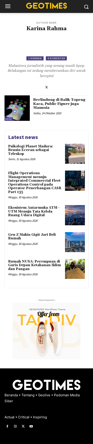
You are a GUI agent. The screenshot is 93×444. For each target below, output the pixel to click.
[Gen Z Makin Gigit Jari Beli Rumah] (75, 242)
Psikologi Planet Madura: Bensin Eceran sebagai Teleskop (30, 150)
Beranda (12, 395)
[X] (46, 86)
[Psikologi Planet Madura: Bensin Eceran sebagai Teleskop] (75, 154)
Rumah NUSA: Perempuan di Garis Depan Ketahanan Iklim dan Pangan (34, 265)
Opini (8, 119)
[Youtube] (31, 426)
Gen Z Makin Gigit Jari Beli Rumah (32, 237)
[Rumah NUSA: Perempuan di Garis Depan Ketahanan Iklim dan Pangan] (75, 269)
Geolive (44, 395)
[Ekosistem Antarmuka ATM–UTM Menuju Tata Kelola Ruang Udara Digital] (75, 215)
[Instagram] (15, 426)
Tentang (28, 395)
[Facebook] (7, 426)
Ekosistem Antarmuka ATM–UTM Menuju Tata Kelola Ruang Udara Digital (34, 211)
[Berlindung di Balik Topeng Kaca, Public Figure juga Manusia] (17, 108)
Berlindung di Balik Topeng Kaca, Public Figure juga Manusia (59, 103)
